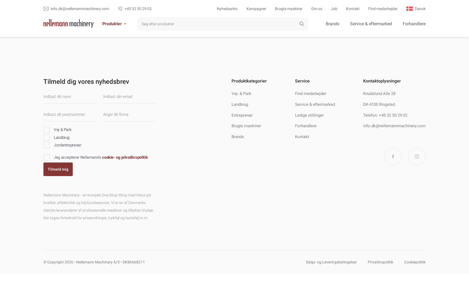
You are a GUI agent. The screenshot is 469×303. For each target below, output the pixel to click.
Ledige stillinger (309, 115)
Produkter (112, 23)
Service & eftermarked (371, 23)
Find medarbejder (383, 9)
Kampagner (256, 9)
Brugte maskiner (289, 9)
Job (334, 9)
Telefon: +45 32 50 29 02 (385, 115)
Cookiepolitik (415, 262)
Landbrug (240, 104)
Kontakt (353, 9)
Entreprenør (242, 115)
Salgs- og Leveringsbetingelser (331, 262)
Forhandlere (414, 23)
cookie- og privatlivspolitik (125, 157)
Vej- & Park (241, 93)
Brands (332, 23)
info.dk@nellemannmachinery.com (394, 125)
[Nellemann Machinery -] (68, 24)
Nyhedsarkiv (227, 9)
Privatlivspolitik (380, 262)
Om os (316, 9)
